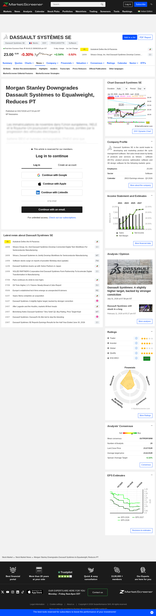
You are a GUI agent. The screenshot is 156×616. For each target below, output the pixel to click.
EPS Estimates (116, 475)
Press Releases (80, 69)
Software (148, 173)
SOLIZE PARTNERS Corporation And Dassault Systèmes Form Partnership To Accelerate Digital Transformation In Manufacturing (52, 273)
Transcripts (65, 69)
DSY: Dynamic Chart (142, 131)
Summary (7, 63)
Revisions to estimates (141, 530)
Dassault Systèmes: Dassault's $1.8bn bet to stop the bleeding (38, 317)
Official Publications (97, 69)
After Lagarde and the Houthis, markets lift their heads (35, 306)
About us (70, 604)
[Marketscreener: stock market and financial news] (22, 4)
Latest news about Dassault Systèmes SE (28, 235)
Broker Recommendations (24, 69)
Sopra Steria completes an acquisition (28, 296)
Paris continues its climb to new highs (28, 280)
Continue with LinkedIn (54, 192)
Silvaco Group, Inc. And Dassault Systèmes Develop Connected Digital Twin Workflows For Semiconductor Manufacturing (116, 55)
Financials (66, 63)
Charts (28, 63)
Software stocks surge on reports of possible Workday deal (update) (40, 261)
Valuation (81, 63)
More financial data (143, 243)
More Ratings (145, 415)
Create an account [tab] (67, 165)
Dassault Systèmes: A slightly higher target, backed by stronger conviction (43, 301)
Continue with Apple (54, 183)
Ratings (111, 63)
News (39, 63)
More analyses (145, 321)
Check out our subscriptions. (62, 217)
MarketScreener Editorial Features (18, 73)
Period (133, 89)
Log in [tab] (36, 165)
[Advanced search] (102, 4)
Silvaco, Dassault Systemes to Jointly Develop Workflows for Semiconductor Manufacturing (50, 255)
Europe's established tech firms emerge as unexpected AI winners (40, 290)
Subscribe (140, 4)
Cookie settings (56, 604)
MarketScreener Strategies (47, 73)
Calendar (122, 63)
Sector (133, 63)
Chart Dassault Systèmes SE (124, 82)
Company (51, 63)
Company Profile (117, 142)
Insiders (53, 69)
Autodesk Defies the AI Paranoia (103, 49)
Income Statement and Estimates (127, 196)
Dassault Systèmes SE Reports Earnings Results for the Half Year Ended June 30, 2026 (49, 322)
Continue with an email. (52, 209)
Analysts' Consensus (120, 426)
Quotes (18, 63)
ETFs (143, 63)
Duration (111, 89)
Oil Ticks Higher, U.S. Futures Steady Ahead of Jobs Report (37, 285)
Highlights (43, 69)
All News (7, 69)
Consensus (96, 63)
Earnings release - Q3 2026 (141, 178)
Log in (128, 4)
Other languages (116, 69)
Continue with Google (54, 175)
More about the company (140, 185)
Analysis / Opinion (118, 254)
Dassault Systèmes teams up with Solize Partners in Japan (37, 266)
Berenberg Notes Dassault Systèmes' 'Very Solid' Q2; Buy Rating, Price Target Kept (47, 312)
